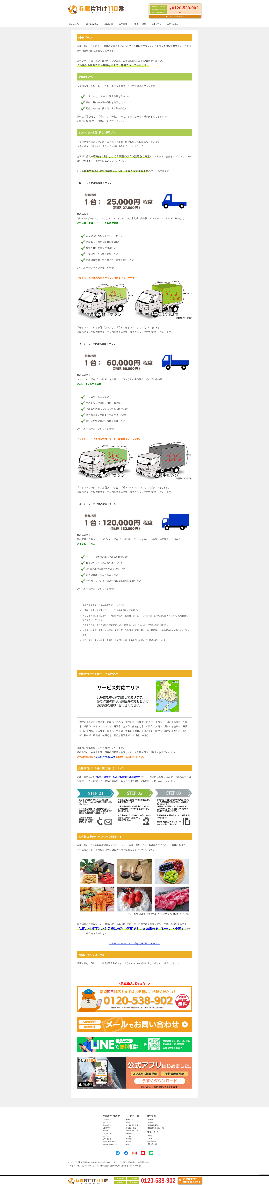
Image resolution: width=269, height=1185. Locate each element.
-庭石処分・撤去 (131, 1128)
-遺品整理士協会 (152, 1144)
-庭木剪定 (129, 1141)
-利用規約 (150, 1122)
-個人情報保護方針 (153, 1125)
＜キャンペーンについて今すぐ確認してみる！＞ (134, 943)
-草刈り (128, 1144)
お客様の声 (108, 24)
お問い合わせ (173, 24)
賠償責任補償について (110, 1141)
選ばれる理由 (92, 24)
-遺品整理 (129, 1122)
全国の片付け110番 (105, 757)
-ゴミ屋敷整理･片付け (132, 1125)
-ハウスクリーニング (132, 1130)
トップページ (107, 1119)
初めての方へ (74, 24)
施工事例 (123, 24)
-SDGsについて (152, 1138)
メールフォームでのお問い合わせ (175, 16)
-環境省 (149, 1136)
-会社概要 (150, 1119)
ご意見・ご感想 (139, 24)
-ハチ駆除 (129, 1136)
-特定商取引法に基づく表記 (155, 1128)
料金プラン (156, 24)
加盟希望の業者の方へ (110, 1144)
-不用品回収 (129, 1119)
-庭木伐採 (129, 1139)
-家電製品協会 (151, 1141)
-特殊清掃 (129, 1133)
